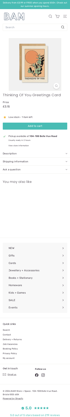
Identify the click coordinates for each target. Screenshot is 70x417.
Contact (7, 334)
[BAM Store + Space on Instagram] (43, 375)
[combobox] (35, 27)
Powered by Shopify (13, 398)
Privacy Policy (10, 353)
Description (10, 153)
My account (9, 358)
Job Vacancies (10, 344)
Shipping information (15, 161)
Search (6, 330)
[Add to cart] (30, 188)
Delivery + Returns (12, 339)
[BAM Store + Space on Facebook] (36, 375)
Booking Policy (10, 348)
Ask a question (12, 169)
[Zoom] (56, 86)
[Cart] (57, 16)
